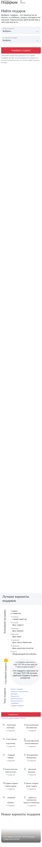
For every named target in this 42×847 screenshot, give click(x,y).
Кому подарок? (8, 28)
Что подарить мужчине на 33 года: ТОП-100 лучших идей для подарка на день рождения (25, 674)
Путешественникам (31, 743)
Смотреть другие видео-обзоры (13, 718)
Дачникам (31, 772)
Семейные (15, 703)
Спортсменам (10, 743)
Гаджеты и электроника (20, 691)
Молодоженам (31, 758)
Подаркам (9, 2)
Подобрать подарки (21, 50)
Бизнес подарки (17, 689)
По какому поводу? (10, 38)
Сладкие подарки (17, 705)
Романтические (17, 701)
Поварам (10, 758)
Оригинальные (16, 698)
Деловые (14, 694)
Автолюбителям (31, 728)
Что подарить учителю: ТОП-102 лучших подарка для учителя (19, 838)
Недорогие (15, 696)
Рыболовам (10, 728)
